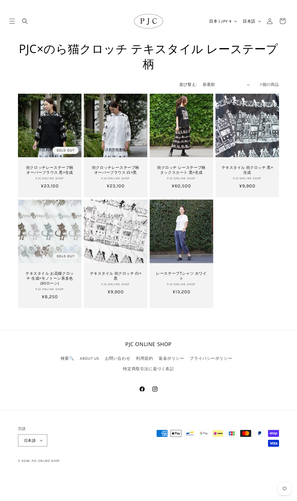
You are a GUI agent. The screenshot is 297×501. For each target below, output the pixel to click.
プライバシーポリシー (211, 358)
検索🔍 (67, 358)
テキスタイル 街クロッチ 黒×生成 (247, 170)
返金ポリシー (171, 358)
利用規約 (144, 358)
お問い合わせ (118, 358)
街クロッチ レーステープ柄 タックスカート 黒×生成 (181, 170)
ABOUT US (89, 358)
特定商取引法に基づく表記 (148, 368)
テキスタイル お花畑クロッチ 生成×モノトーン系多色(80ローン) (50, 278)
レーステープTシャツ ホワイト (181, 276)
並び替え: (188, 84)
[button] (12, 21)
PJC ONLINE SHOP (46, 461)
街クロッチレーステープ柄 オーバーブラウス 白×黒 (115, 170)
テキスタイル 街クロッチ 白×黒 (116, 276)
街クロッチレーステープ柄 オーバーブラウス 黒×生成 (49, 170)
